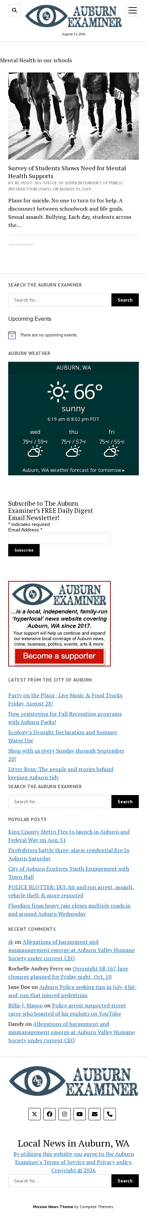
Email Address (25, 529)
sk (10, 942)
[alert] (73, 335)
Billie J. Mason (25, 1005)
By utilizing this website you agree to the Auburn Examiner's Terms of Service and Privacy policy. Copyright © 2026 (73, 1162)
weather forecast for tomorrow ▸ (74, 470)
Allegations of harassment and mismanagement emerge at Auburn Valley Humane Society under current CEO (71, 950)
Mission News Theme (53, 1206)
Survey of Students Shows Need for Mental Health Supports (67, 172)
